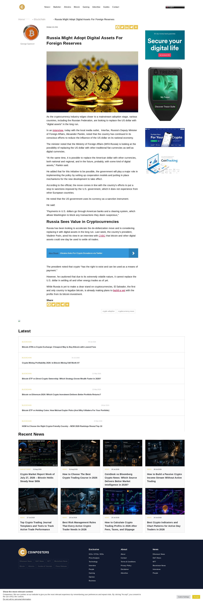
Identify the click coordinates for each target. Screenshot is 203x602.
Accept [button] (196, 597)
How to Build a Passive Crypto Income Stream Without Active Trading (164, 478)
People (91, 569)
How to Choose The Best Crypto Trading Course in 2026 (79, 476)
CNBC (102, 235)
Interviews (156, 569)
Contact (115, 7)
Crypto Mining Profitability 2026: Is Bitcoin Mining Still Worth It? (51, 363)
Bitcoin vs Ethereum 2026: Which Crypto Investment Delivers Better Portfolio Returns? (61, 395)
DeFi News (39, 561)
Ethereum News (26, 561)
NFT (49, 561)
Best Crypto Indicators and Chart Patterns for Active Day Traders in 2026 (163, 526)
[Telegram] (131, 27)
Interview (92, 565)
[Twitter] (122, 27)
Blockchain (39, 19)
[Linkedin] (127, 27)
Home (21, 19)
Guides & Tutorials (45, 566)
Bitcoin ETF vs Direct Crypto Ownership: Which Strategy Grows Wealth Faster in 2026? (61, 379)
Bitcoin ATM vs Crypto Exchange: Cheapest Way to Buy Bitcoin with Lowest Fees (59, 347)
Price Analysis (94, 558)
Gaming (86, 7)
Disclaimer (125, 569)
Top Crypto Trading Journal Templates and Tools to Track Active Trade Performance (37, 526)
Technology (93, 562)
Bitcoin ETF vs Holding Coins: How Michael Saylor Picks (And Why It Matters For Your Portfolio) (65, 410)
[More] (136, 27)
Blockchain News (60, 561)
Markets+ (57, 7)
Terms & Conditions (128, 562)
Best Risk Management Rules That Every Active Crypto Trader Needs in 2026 (79, 526)
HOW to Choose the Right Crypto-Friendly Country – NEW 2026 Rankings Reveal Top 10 (62, 426)
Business (92, 581)
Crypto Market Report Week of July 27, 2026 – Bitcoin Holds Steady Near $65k (37, 478)
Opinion (92, 577)
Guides (106, 7)
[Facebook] (117, 27)
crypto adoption (109, 311)
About (123, 554)
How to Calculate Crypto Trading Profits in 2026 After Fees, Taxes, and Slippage (121, 526)
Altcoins (67, 7)
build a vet (119, 290)
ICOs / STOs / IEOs (96, 554)
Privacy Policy (126, 565)
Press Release (61, 566)
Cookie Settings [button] (183, 597)
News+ (47, 7)
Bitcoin (77, 7)
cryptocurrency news (126, 311)
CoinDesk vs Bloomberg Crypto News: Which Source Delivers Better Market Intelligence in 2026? (121, 479)
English (171, 7)
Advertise (96, 7)
